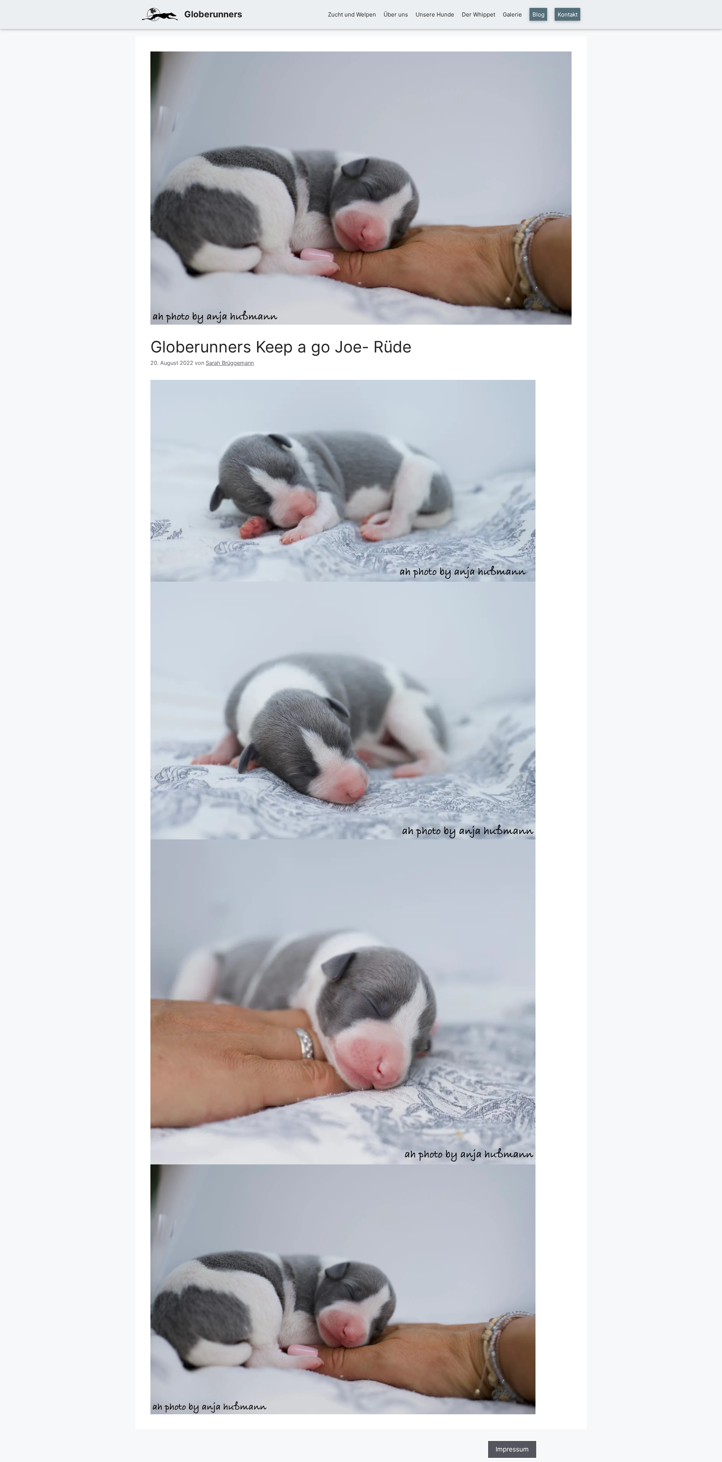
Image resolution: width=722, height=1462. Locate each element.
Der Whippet (478, 14)
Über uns (396, 14)
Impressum (512, 1449)
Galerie (512, 14)
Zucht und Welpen (352, 14)
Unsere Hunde (435, 14)
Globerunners (213, 14)
